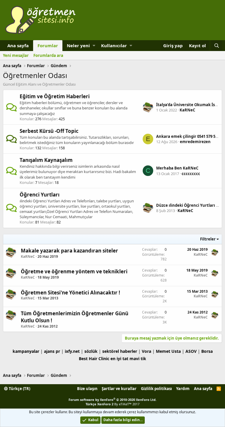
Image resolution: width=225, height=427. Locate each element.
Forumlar (48, 45)
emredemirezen (195, 141)
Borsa (207, 351)
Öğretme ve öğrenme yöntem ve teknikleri (74, 271)
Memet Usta (168, 351)
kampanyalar (26, 351)
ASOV (191, 351)
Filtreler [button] (208, 239)
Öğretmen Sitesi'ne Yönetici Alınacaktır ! (70, 292)
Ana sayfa (18, 45)
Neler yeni (78, 45)
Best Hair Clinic (94, 358)
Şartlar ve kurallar (119, 388)
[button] (94, 45)
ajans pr (52, 351)
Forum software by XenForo (112, 399)
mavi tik (137, 358)
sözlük (91, 351)
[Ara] (216, 45)
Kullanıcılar (114, 45)
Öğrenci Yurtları (39, 194)
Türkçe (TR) (19, 388)
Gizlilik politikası (156, 388)
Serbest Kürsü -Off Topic (49, 131)
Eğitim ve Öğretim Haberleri (55, 96)
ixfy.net (72, 351)
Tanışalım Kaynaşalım (46, 160)
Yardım (183, 388)
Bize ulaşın (87, 388)
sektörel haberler (119, 351)
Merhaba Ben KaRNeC (177, 168)
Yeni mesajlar (16, 55)
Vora (146, 351)
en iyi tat (119, 358)
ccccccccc (191, 173)
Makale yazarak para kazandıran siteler (69, 250)
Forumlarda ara (48, 55)
